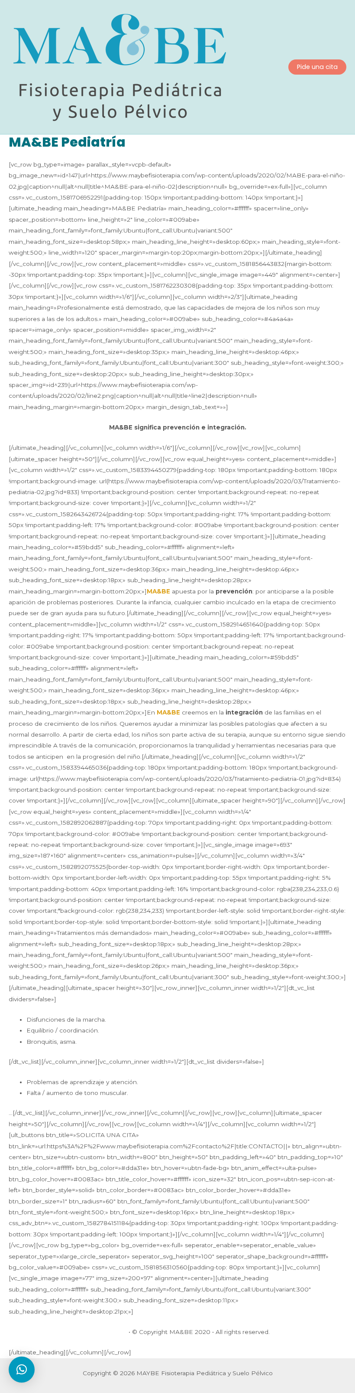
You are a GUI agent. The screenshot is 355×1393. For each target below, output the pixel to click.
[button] (22, 1370)
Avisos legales (106, 1331)
